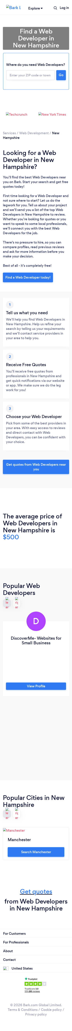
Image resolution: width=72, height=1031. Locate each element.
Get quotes (36, 891)
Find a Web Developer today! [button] (27, 277)
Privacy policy (36, 1014)
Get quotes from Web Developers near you (36, 467)
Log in (64, 7)
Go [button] (61, 75)
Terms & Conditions (23, 1009)
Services (9, 133)
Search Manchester (36, 852)
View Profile (36, 686)
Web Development (34, 133)
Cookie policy (51, 1009)
